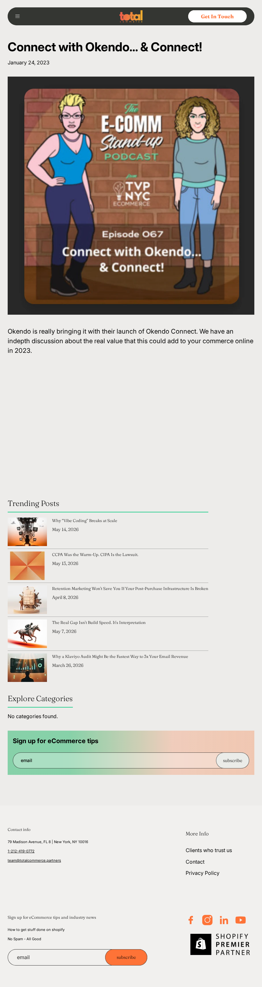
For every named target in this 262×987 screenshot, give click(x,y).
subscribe (232, 760)
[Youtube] (240, 920)
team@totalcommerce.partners (34, 860)
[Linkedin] (224, 920)
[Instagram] (207, 920)
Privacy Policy (203, 873)
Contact (195, 861)
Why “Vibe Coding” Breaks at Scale (84, 520)
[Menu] (20, 16)
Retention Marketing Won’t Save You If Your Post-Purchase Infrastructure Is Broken (130, 588)
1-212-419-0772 (21, 851)
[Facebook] (191, 920)
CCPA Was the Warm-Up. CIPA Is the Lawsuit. (95, 554)
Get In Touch (217, 16)
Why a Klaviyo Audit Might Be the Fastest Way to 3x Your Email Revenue (120, 656)
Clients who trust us (209, 850)
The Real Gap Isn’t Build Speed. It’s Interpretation (99, 622)
